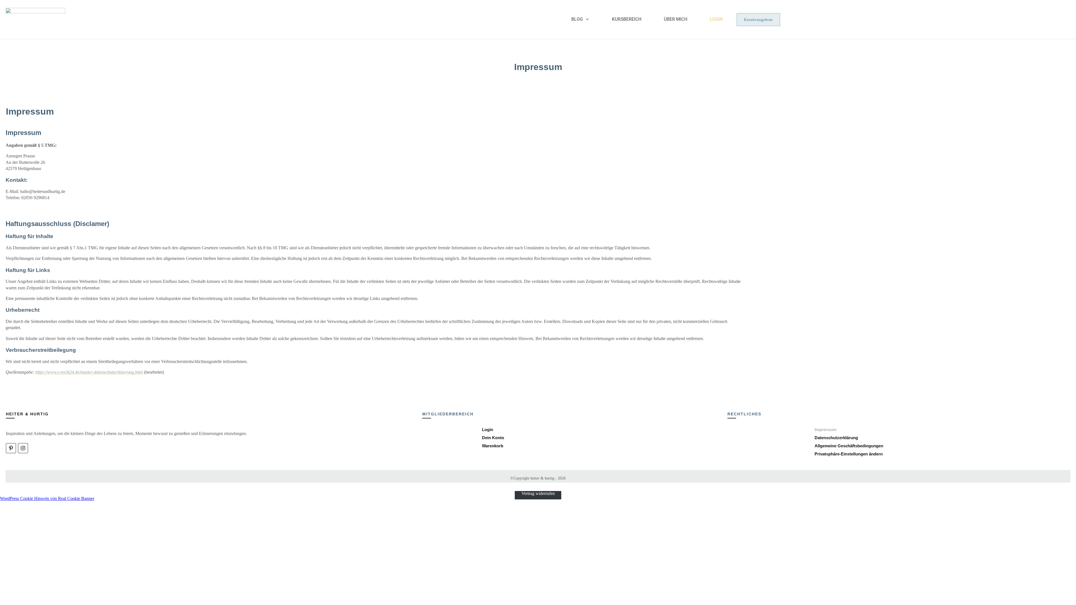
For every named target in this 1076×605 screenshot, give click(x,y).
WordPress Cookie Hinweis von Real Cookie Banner (47, 498)
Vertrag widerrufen (538, 493)
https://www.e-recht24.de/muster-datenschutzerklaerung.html (89, 372)
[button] (849, 454)
